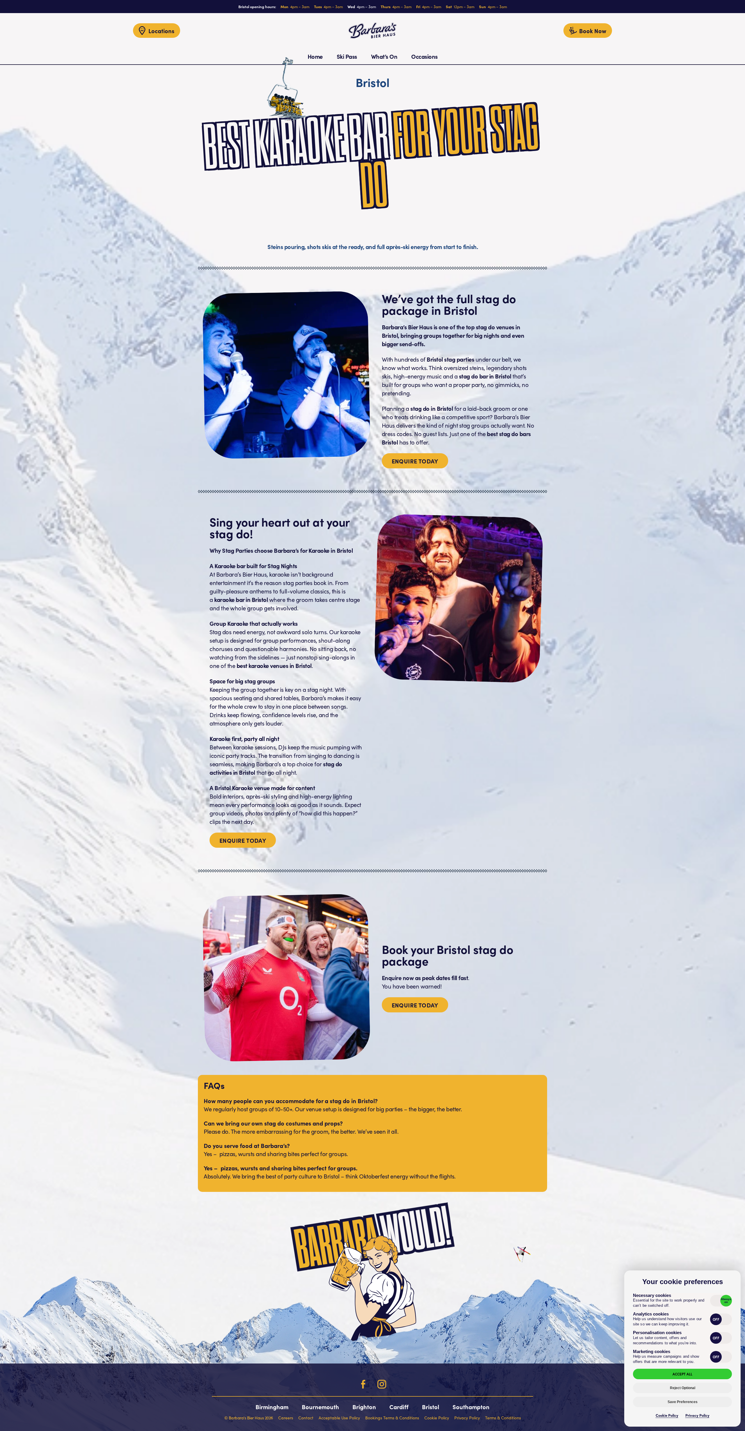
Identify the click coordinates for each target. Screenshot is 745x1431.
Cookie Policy (667, 1415)
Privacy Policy (697, 1415)
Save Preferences (683, 1402)
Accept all (682, 1373)
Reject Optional (682, 1388)
